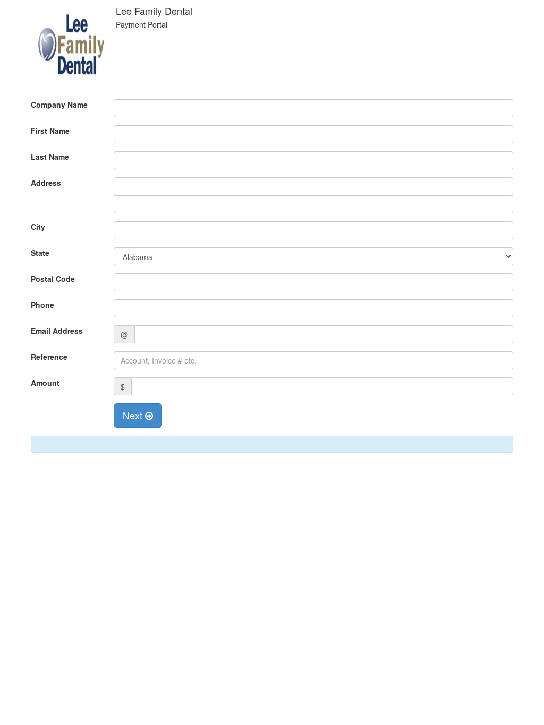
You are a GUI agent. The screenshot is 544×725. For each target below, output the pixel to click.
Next (134, 415)
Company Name (59, 104)
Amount (45, 382)
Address (46, 182)
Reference (49, 356)
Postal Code (53, 278)
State (40, 252)
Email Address (57, 330)
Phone (42, 304)
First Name (50, 130)
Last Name (50, 156)
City (38, 226)
